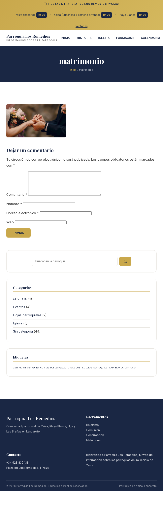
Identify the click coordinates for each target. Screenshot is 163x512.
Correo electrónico (22, 213)
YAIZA (133, 367)
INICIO (66, 37)
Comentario (16, 195)
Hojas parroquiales (27, 315)
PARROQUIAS (100, 367)
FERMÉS (71, 367)
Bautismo (92, 425)
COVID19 (44, 367)
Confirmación (95, 435)
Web (10, 222)
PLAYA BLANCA (115, 367)
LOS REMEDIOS (84, 367)
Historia (84, 37)
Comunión (93, 430)
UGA (126, 367)
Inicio (73, 69)
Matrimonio (93, 440)
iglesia (104, 37)
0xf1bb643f (33, 367)
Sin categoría (23, 331)
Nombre (14, 204)
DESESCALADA (58, 367)
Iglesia (17, 323)
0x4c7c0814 (19, 367)
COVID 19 (20, 299)
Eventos (19, 307)
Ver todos (81, 26)
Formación (125, 37)
